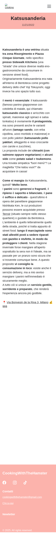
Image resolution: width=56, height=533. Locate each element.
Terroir (6, 213)
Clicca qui (8, 503)
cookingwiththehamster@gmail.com (22, 497)
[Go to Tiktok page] (25, 482)
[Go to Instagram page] (15, 482)
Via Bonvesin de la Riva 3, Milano (27, 302)
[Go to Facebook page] (4, 482)
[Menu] (49, 6)
